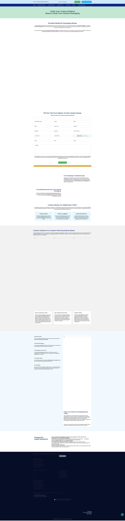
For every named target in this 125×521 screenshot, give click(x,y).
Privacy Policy (89, 513)
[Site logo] (62, 1)
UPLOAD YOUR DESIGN (86, 1)
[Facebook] (34, 516)
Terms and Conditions (87, 512)
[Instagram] (37, 516)
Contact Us (89, 511)
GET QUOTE (77, 1)
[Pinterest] (40, 516)
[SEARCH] (91, 5)
